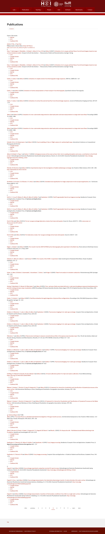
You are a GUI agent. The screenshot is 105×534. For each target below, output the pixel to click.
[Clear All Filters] (27, 46)
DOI (11, 54)
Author (9, 44)
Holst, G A (19, 181)
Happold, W (40, 430)
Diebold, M (16, 373)
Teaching (38, 9)
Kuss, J (15, 480)
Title (13, 44)
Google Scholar (14, 56)
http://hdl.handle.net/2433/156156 (16, 169)
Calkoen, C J (22, 258)
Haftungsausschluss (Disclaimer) (88, 531)
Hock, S (32, 181)
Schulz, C (41, 272)
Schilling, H (10, 373)
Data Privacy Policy (30, 531)
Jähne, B (35, 51)
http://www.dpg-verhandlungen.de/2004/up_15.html (61, 470)
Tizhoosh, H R (18, 442)
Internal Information (55, 531)
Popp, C (20, 154)
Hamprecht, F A (34, 387)
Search (12, 28)
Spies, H (15, 78)
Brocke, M (14, 430)
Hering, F (9, 286)
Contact (90, 9)
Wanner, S (9, 387)
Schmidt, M (10, 142)
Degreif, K (10, 468)
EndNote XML (14, 41)
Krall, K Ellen (10, 221)
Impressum (74, 531)
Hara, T (9, 51)
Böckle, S (19, 272)
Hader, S (25, 430)
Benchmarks (79, 9)
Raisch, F (45, 430)
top (8, 522)
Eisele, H (20, 430)
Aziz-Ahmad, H (30, 373)
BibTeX (12, 37)
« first (25, 508)
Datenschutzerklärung (16, 531)
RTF (11, 39)
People (49, 9)
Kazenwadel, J (26, 272)
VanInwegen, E (15, 51)
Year (20, 44)
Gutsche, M (23, 373)
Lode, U (23, 312)
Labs (14, 9)
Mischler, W (10, 168)
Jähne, (9, 416)
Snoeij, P (29, 258)
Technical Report (13, 415)
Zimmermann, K (21, 142)
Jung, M (27, 387)
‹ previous (32, 508)
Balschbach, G (16, 286)
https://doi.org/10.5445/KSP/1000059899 (19, 375)
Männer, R (20, 197)
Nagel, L (9, 247)
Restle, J (53, 430)
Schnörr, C (16, 298)
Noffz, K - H (10, 197)
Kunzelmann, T (34, 272)
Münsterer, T (16, 312)
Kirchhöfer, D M (11, 181)
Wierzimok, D (30, 286)
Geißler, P (36, 197)
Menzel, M (23, 286)
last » (79, 508)
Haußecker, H (45, 197)
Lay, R (15, 197)
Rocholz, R (17, 168)
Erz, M (15, 142)
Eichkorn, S (10, 312)
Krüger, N (48, 272)
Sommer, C (15, 387)
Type (17, 44)
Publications (25, 9)
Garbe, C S (10, 78)
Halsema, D (10, 258)
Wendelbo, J (23, 51)
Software (67, 9)
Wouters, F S (25, 181)
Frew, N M (40, 51)
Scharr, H (9, 272)
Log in (65, 531)
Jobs (59, 9)
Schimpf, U (29, 51)
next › (73, 508)
